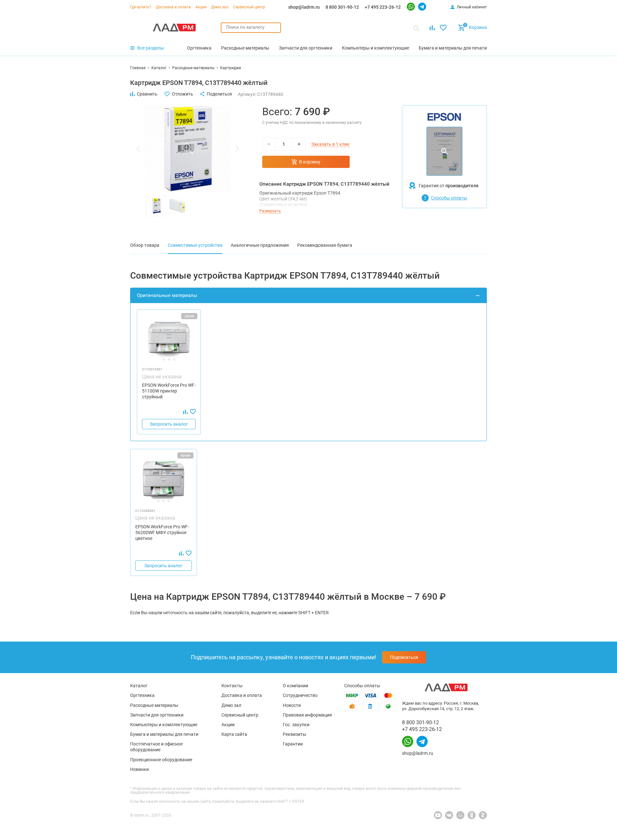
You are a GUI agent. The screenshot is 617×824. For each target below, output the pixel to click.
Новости (292, 705)
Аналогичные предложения (260, 245)
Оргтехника (142, 695)
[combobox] (251, 28)
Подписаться (404, 657)
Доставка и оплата (173, 7)
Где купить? (140, 7)
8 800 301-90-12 (342, 7)
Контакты (232, 685)
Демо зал (219, 7)
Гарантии (293, 743)
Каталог (139, 685)
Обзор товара (144, 245)
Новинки (139, 769)
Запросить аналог (169, 424)
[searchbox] (251, 27)
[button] (138, 148)
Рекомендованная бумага (324, 245)
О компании (295, 685)
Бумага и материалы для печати (164, 734)
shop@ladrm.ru (304, 7)
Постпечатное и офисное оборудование (156, 746)
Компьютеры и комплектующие (163, 724)
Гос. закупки (296, 724)
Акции (201, 7)
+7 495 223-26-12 (383, 7)
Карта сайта (234, 734)
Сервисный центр (249, 7)
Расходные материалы (154, 705)
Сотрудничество (300, 695)
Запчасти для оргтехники (156, 715)
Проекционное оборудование (161, 759)
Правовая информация (307, 715)
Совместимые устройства (195, 245)
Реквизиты (294, 734)
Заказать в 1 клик (330, 144)
